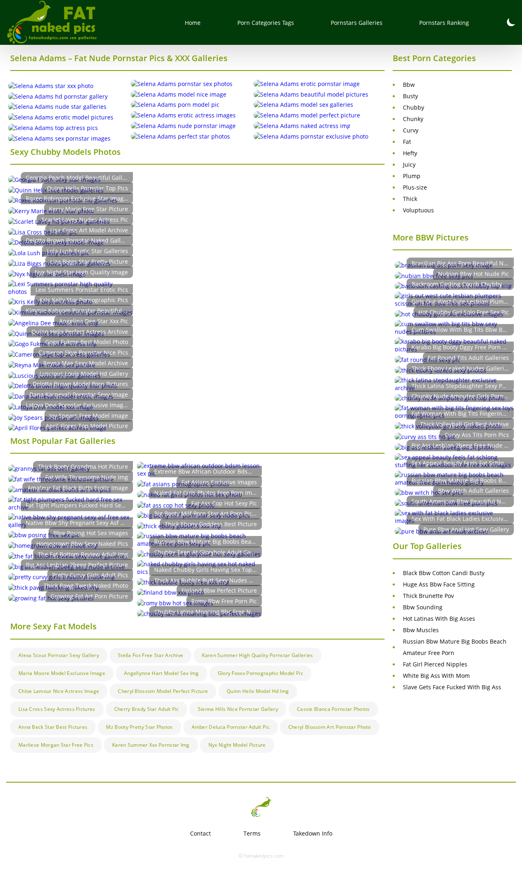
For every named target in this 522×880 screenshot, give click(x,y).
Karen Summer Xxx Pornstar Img (151, 744)
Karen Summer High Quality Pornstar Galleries (257, 655)
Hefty (410, 153)
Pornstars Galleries (357, 22)
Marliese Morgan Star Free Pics (55, 744)
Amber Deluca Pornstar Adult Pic (231, 726)
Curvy (410, 130)
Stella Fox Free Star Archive (150, 655)
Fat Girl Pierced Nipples (435, 664)
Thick (410, 199)
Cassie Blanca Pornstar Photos (333, 709)
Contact (200, 833)
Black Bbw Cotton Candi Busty (443, 573)
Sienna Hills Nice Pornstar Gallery (238, 709)
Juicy (409, 164)
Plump (411, 176)
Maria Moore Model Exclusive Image (61, 673)
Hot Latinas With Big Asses (439, 618)
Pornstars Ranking (444, 22)
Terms (252, 833)
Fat (407, 142)
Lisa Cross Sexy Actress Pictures (56, 709)
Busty (410, 96)
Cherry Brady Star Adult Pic (146, 709)
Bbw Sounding (422, 607)
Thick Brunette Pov (428, 596)
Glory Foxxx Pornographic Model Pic (260, 673)
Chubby (413, 107)
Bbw (409, 84)
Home (193, 22)
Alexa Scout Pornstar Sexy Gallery (58, 655)
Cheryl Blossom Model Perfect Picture (163, 691)
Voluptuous (418, 210)
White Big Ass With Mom (436, 675)
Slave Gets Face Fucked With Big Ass (452, 687)
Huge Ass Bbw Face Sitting (439, 584)
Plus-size (415, 187)
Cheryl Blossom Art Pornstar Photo (329, 726)
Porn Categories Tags (265, 22)
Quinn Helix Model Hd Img (258, 691)
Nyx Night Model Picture (237, 744)
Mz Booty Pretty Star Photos (139, 726)
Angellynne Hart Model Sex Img (161, 673)
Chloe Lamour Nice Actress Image (58, 691)
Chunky (413, 119)
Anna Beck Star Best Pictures (52, 726)
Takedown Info (312, 833)
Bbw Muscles (421, 630)
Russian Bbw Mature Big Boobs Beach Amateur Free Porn (455, 647)
